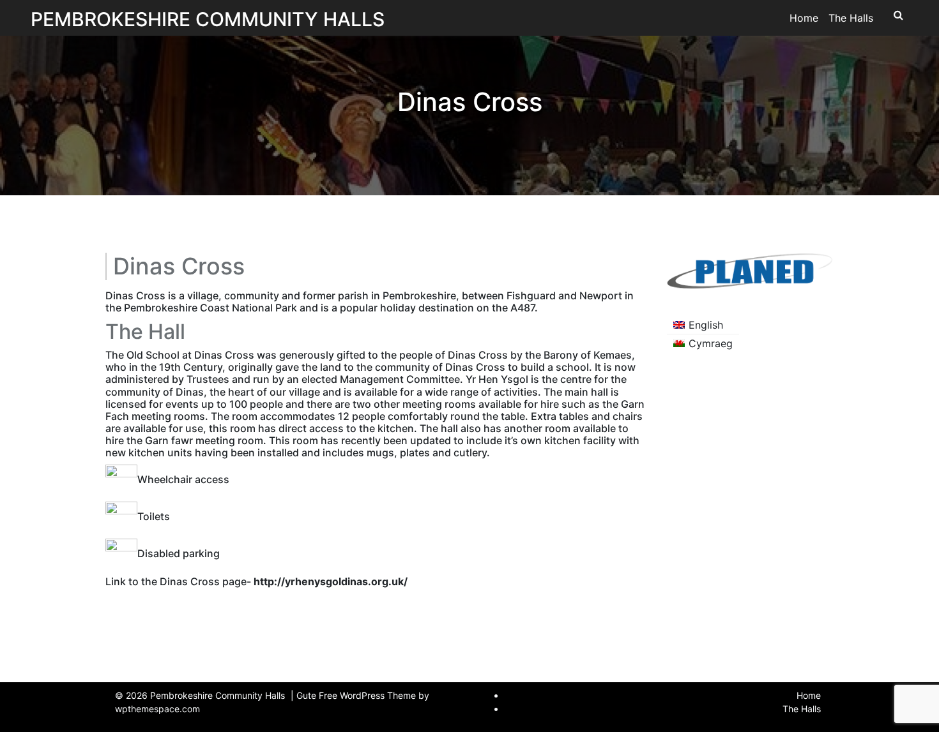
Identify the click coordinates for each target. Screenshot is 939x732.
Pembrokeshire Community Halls (208, 19)
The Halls (850, 17)
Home (804, 17)
